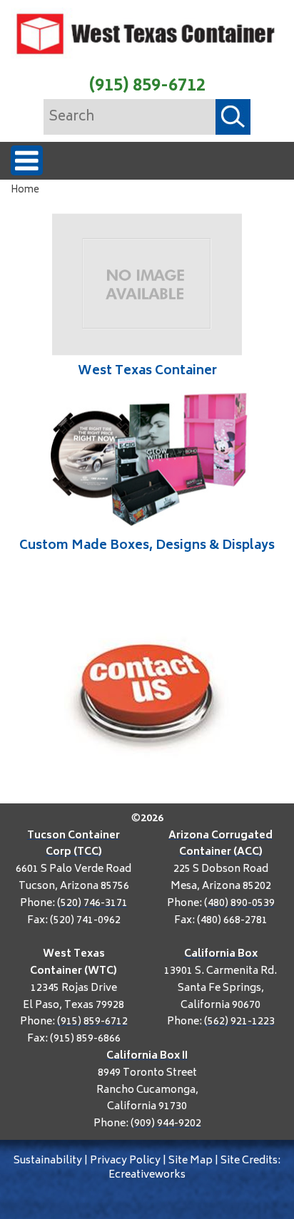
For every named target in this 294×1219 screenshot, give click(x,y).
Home (25, 190)
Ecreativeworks (147, 1175)
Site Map (190, 1161)
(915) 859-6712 (147, 86)
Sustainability (48, 1161)
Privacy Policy (125, 1161)
